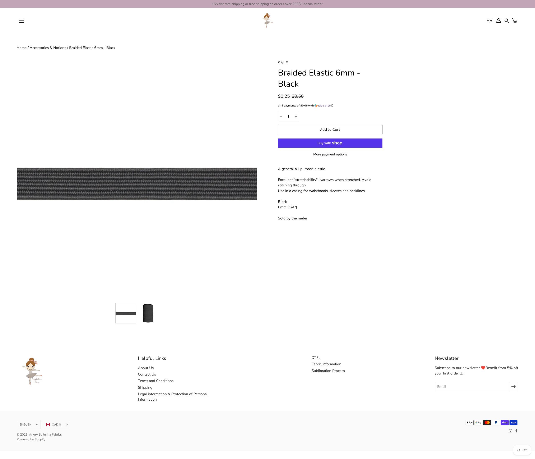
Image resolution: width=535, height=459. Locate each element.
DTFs (316, 357)
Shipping (145, 387)
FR (490, 20)
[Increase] (296, 116)
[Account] (498, 20)
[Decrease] (281, 116)
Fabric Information (326, 364)
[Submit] (513, 386)
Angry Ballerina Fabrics (45, 434)
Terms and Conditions (155, 380)
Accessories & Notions (48, 47)
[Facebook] (516, 430)
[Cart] (515, 20)
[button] (506, 20)
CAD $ (56, 424)
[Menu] (21, 20)
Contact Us (147, 374)
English (25, 424)
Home (22, 47)
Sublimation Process (328, 370)
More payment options (330, 154)
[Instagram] (510, 430)
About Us (146, 367)
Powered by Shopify (31, 439)
